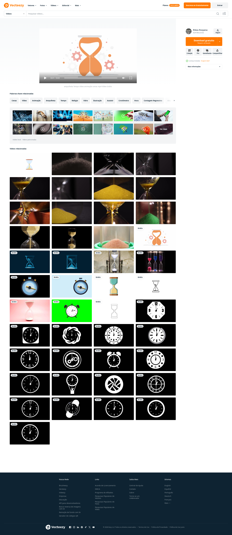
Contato (132, 489)
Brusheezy (63, 485)
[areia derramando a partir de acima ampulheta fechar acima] (72, 164)
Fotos (42, 5)
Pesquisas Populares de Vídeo (104, 508)
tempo (63, 100)
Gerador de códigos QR (68, 516)
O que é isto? (205, 61)
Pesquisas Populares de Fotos (104, 503)
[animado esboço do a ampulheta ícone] (114, 311)
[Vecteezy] (14, 5)
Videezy (62, 492)
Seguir (218, 33)
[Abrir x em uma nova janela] (90, 527)
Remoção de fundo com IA (69, 512)
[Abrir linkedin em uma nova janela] (78, 527)
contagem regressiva (153, 100)
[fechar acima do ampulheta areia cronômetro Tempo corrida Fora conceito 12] (72, 213)
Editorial (65, 5)
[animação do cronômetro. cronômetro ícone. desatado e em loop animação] (72, 286)
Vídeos (53, 5)
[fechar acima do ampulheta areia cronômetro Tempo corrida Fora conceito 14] (30, 213)
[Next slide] (172, 101)
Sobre (131, 492)
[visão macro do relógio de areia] (156, 213)
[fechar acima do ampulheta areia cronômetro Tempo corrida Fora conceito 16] (30, 188)
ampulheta (50, 100)
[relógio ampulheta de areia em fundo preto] (156, 262)
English (168, 485)
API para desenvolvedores (69, 503)
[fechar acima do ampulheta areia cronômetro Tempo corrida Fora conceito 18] (72, 188)
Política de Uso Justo (177, 527)
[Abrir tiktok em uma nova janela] (86, 527)
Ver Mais (163, 129)
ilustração (97, 100)
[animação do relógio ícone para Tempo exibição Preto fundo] (156, 311)
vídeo (24, 100)
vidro (85, 100)
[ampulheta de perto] (114, 237)
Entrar (220, 5)
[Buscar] (217, 13)
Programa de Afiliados (104, 492)
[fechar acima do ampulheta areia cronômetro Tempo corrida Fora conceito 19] (156, 164)
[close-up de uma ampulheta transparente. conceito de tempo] (114, 262)
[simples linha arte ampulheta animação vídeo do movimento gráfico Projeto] (156, 286)
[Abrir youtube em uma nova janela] (94, 527)
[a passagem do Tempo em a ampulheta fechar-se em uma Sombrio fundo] (114, 164)
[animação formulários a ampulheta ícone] (114, 286)
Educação (63, 499)
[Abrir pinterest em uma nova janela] (82, 527)
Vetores (31, 5)
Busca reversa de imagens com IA (70, 508)
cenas (14, 100)
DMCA (97, 489)
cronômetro (124, 100)
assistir (110, 100)
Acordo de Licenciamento (105, 485)
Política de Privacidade (159, 527)
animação (36, 100)
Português (169, 492)
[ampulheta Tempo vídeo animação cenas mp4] (156, 237)
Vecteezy (62, 489)
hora (136, 100)
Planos (165, 5)
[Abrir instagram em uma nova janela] (74, 527)
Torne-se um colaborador (134, 497)
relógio (75, 100)
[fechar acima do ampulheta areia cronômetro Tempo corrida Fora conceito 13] (114, 188)
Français (168, 499)
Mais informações (194, 67)
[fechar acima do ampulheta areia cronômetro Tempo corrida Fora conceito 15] (114, 213)
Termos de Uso (143, 527)
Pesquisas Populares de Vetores (104, 497)
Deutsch (168, 496)
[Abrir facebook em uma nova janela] (70, 527)
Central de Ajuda (136, 485)
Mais (77, 5)
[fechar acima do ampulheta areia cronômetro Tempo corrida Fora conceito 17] (156, 188)
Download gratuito (204, 41)
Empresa (62, 496)
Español (168, 489)
